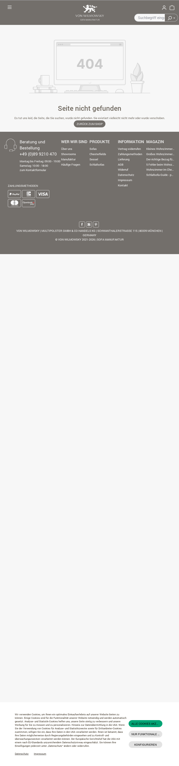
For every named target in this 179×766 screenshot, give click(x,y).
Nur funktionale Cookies (146, 734)
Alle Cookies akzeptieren (146, 724)
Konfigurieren (145, 745)
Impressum (40, 753)
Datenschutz (22, 753)
